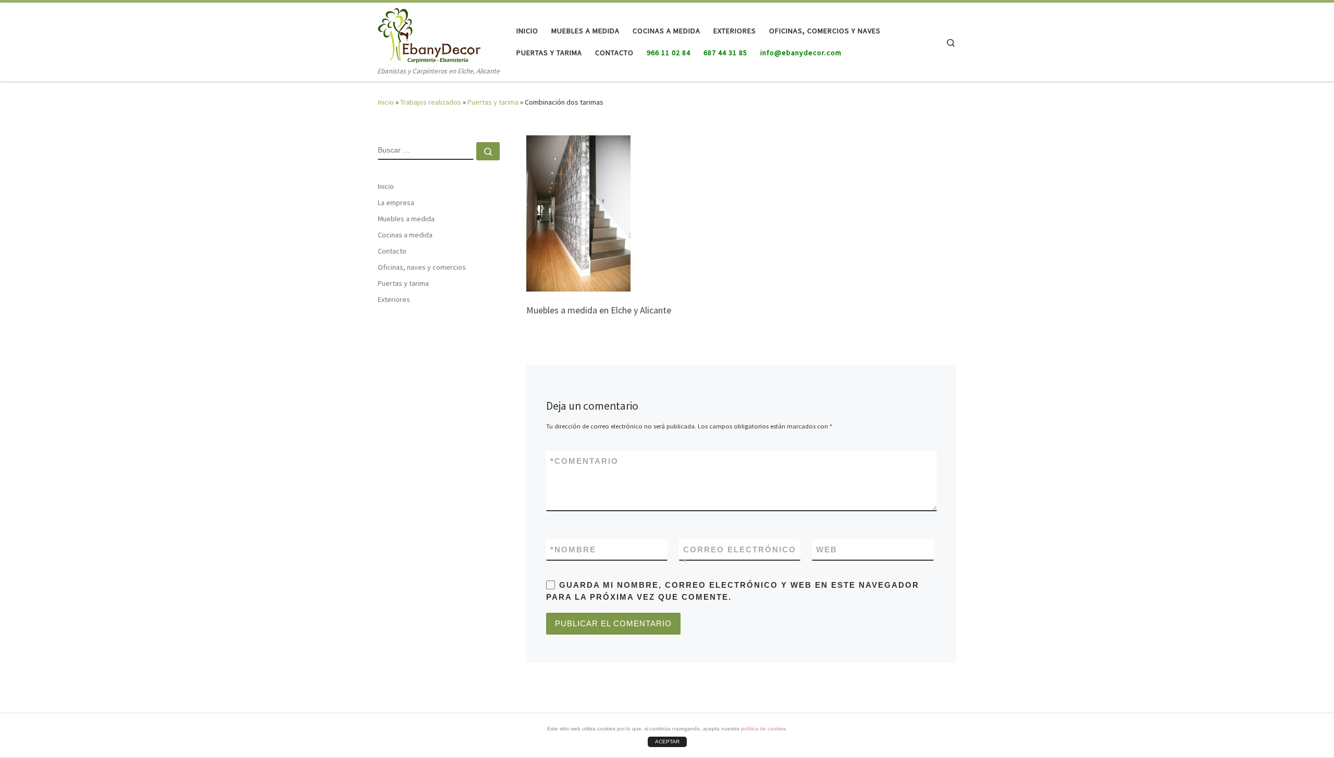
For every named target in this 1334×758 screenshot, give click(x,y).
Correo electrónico (739, 555)
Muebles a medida (406, 218)
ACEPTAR (667, 741)
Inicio (386, 102)
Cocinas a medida (405, 234)
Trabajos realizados (430, 102)
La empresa (396, 202)
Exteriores (394, 299)
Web (826, 549)
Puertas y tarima (492, 102)
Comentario (584, 461)
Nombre (573, 549)
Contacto (392, 251)
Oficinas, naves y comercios (422, 267)
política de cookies (763, 728)
